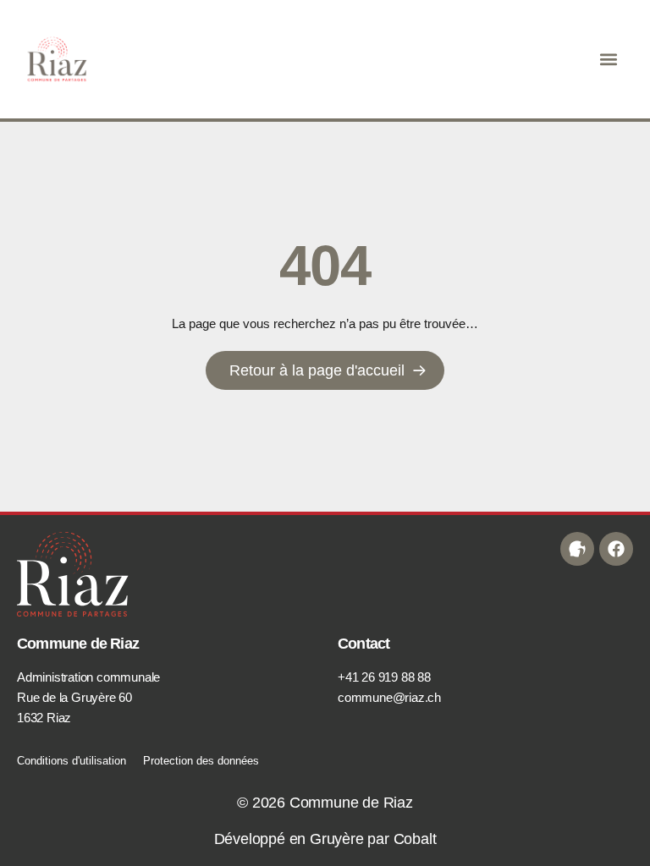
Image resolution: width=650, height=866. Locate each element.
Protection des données (201, 760)
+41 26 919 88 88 (384, 677)
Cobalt (415, 838)
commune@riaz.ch (389, 697)
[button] (609, 60)
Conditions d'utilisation (71, 760)
